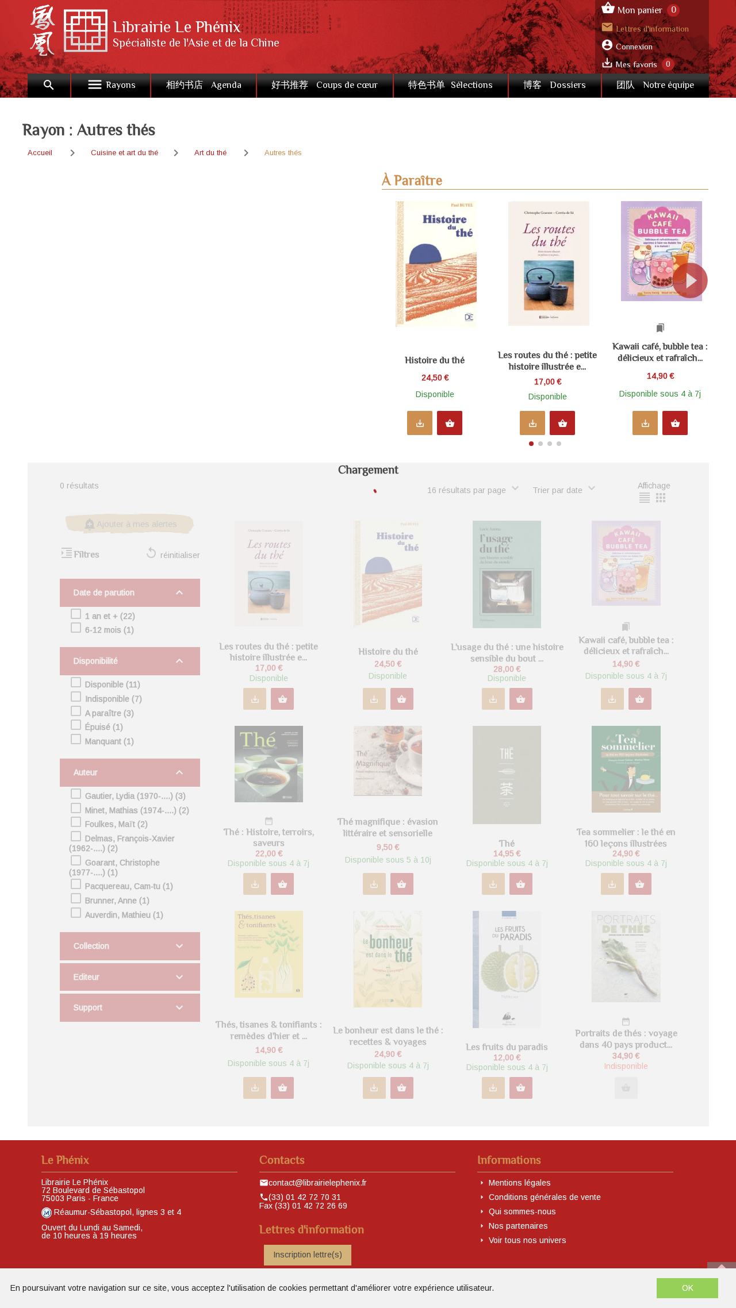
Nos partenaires (518, 1225)
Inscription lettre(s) (307, 1254)
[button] (695, 319)
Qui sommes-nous (522, 1211)
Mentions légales (520, 1182)
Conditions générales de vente (545, 1197)
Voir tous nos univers (527, 1240)
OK (687, 1287)
